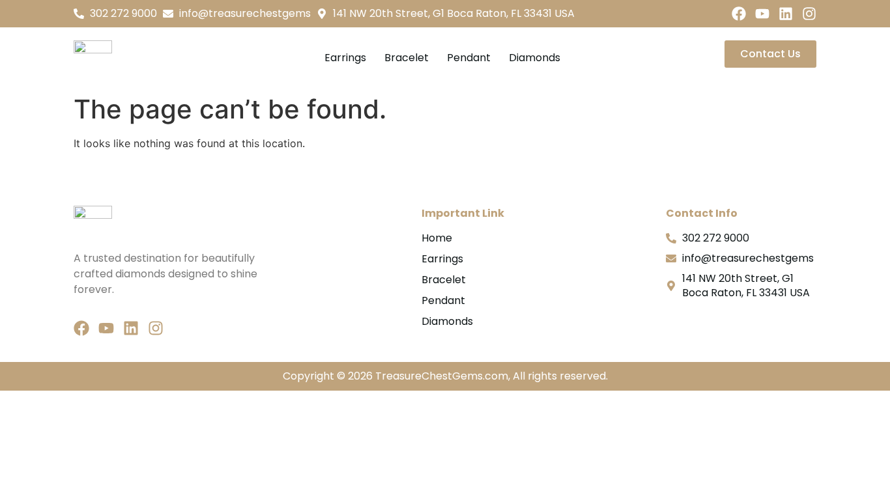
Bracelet (406, 57)
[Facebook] (739, 14)
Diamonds (534, 57)
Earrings (345, 57)
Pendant (469, 57)
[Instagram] (809, 14)
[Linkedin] (786, 14)
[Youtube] (762, 14)
